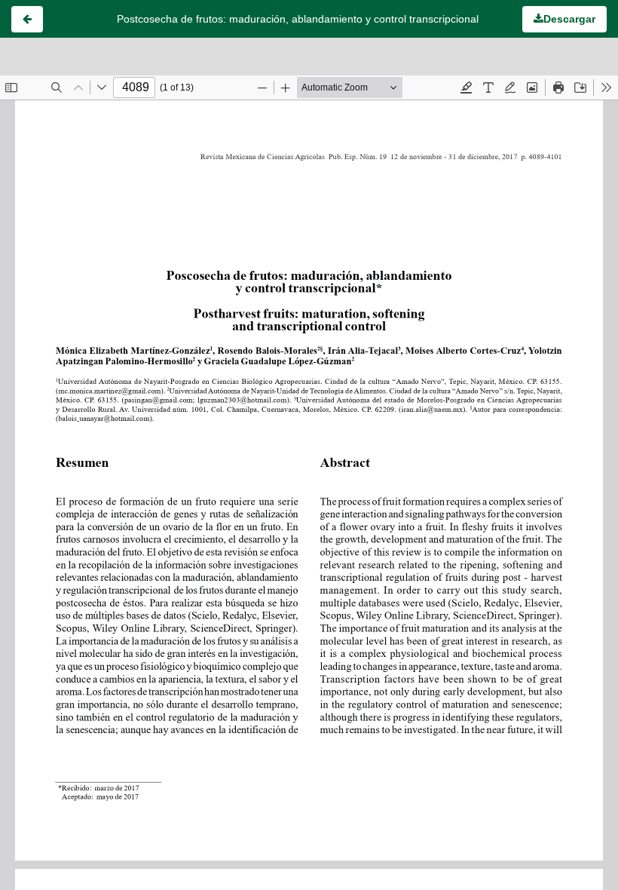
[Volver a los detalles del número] (27, 19)
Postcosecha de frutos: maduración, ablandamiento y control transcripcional (298, 19)
